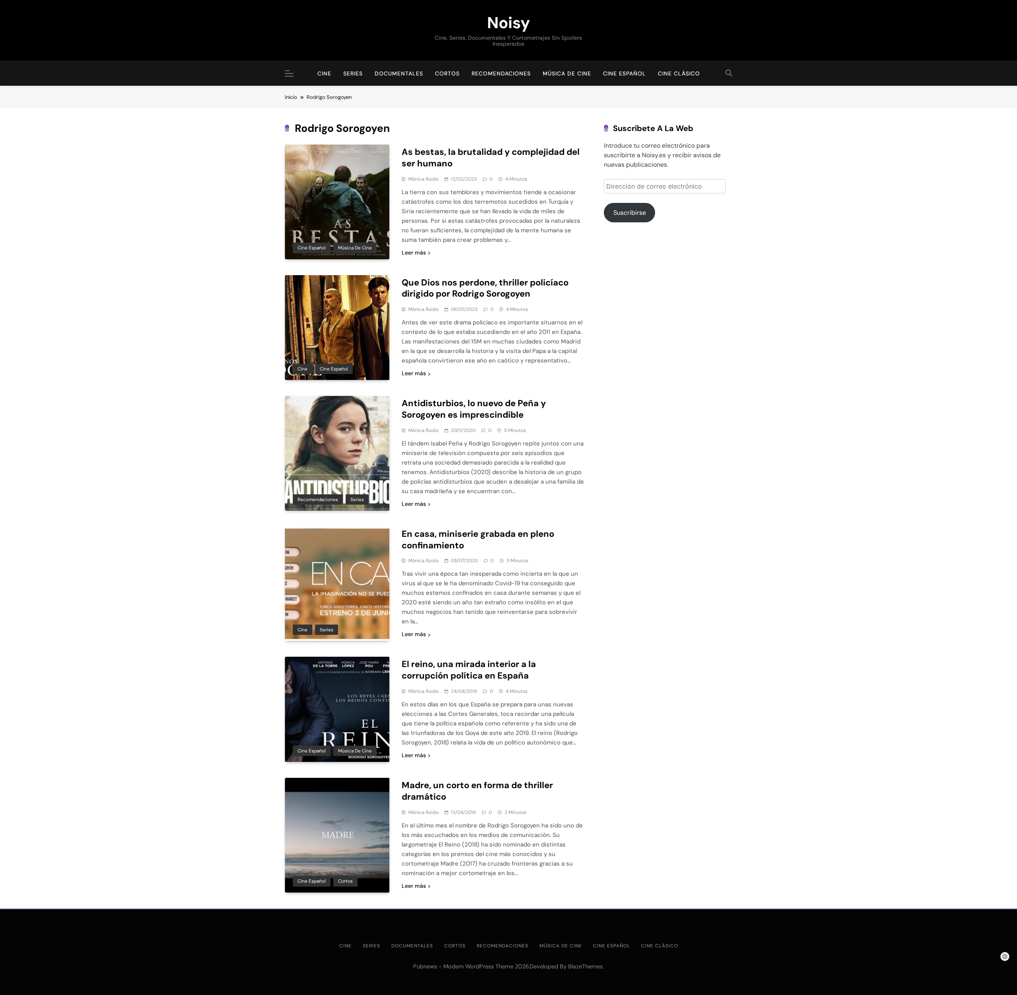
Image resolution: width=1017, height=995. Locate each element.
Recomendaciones (501, 73)
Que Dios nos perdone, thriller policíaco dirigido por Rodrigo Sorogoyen (485, 288)
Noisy (508, 22)
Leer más (414, 252)
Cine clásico (679, 73)
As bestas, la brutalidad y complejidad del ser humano (491, 157)
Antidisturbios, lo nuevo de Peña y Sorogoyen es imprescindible (474, 408)
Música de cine (567, 73)
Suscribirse (629, 212)
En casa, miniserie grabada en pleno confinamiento (478, 539)
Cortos (447, 73)
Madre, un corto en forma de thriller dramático (477, 790)
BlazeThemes (585, 966)
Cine (324, 73)
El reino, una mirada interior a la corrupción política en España (469, 669)
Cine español (312, 248)
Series (353, 73)
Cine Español (624, 73)
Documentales (399, 73)
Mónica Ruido (423, 179)
